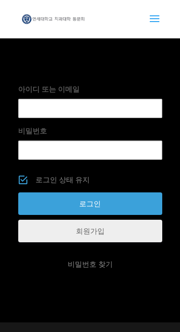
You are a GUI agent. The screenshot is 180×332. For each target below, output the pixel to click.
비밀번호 (32, 131)
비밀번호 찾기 (90, 264)
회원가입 (90, 231)
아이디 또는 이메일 (49, 89)
